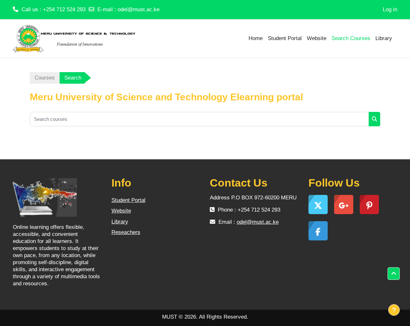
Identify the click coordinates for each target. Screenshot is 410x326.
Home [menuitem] (256, 38)
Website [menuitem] (316, 38)
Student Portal (128, 200)
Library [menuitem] (383, 38)
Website (121, 211)
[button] (394, 273)
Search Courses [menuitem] (351, 38)
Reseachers (125, 232)
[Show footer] (394, 310)
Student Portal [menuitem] (285, 38)
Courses (45, 78)
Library (119, 222)
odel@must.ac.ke (139, 9)
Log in (390, 9)
